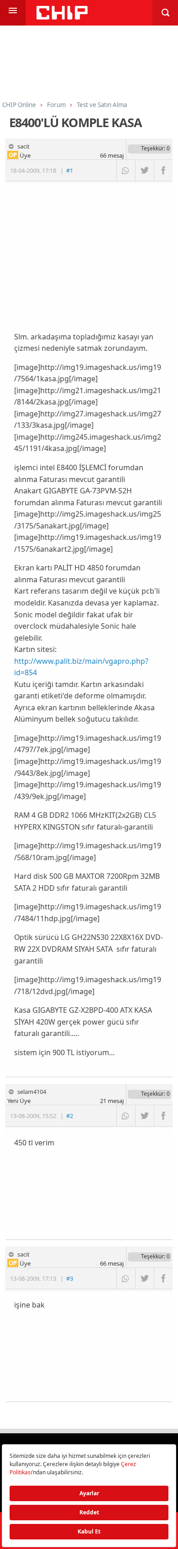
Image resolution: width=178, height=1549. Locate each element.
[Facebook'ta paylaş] (163, 170)
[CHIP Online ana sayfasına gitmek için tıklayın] (62, 17)
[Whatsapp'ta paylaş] (125, 170)
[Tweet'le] (144, 170)
